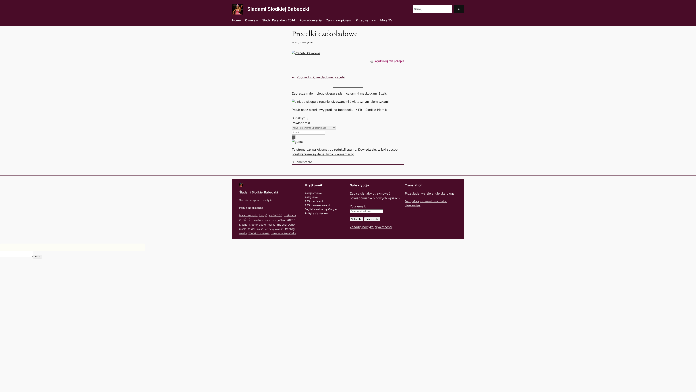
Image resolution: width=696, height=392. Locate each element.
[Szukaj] (459, 9)
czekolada (290, 215)
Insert (37, 256)
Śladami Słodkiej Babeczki (278, 9)
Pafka (310, 42)
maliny (271, 224)
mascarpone (286, 224)
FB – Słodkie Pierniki (373, 110)
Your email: (358, 206)
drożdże (245, 220)
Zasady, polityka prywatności (371, 227)
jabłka (281, 220)
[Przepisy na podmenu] (375, 20)
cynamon (275, 215)
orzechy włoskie (274, 229)
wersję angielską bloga (438, 193)
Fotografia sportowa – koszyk (422, 201)
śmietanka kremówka (283, 233)
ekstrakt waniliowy (265, 220)
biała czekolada (248, 215)
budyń (263, 215)
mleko (259, 229)
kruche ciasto (257, 224)
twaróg (290, 229)
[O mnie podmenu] (257, 20)
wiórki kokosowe (259, 233)
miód (251, 229)
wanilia (243, 233)
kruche (243, 224)
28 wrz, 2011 (298, 42)
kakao (291, 220)
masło (242, 228)
